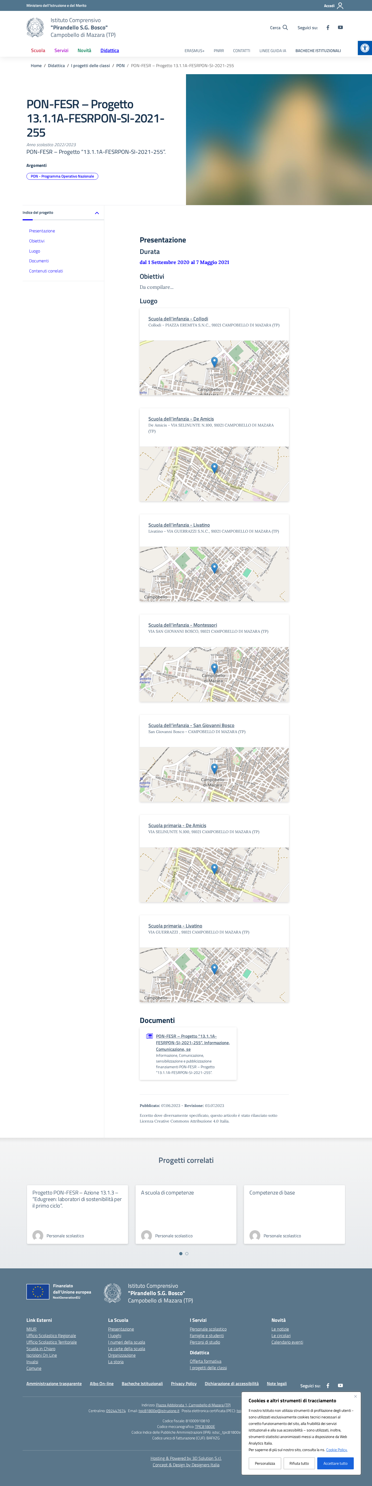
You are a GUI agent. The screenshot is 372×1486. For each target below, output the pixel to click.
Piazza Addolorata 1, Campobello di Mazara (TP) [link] (193, 1405)
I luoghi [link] (114, 1335)
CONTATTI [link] (241, 50)
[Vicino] (355, 1396)
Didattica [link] (109, 50)
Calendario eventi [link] (287, 1342)
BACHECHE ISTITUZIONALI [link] (318, 50)
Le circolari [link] (281, 1335)
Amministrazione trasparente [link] (54, 1383)
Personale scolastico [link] (208, 1329)
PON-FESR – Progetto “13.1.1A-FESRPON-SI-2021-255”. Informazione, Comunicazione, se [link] (193, 1042)
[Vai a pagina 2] (186, 1253)
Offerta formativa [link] (205, 1361)
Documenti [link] (39, 261)
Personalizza (265, 1463)
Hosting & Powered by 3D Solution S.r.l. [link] (186, 1458)
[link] (365, 48)
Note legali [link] (277, 1383)
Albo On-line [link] (102, 1383)
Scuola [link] (38, 50)
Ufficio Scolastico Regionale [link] (51, 1335)
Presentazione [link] (42, 230)
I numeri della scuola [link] (126, 1342)
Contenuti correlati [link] (46, 271)
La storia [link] (116, 1361)
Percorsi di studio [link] (205, 1342)
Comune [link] (33, 1368)
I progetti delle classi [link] (208, 1367)
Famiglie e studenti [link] (207, 1335)
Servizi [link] (61, 50)
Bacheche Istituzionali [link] (142, 1383)
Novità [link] (84, 50)
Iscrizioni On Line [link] (41, 1355)
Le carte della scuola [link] (126, 1348)
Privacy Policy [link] (184, 1383)
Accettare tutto (335, 1463)
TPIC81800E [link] (205, 1426)
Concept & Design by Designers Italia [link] (186, 1464)
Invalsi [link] (32, 1361)
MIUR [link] (31, 1329)
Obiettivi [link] (36, 241)
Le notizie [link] (280, 1329)
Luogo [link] (34, 251)
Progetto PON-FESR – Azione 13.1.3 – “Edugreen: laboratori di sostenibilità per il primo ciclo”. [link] (77, 1199)
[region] (301, 1433)
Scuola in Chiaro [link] (40, 1348)
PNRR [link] (219, 50)
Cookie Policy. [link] (336, 1449)
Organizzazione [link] (122, 1355)
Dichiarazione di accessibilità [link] (232, 1383)
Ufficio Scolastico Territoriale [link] (51, 1342)
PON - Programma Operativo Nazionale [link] (62, 176)
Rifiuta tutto (299, 1463)
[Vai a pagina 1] (180, 1253)
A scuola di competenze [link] (167, 1192)
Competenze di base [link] (272, 1192)
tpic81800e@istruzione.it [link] (159, 1410)
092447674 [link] (116, 1410)
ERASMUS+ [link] (195, 50)
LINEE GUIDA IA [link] (273, 50)
